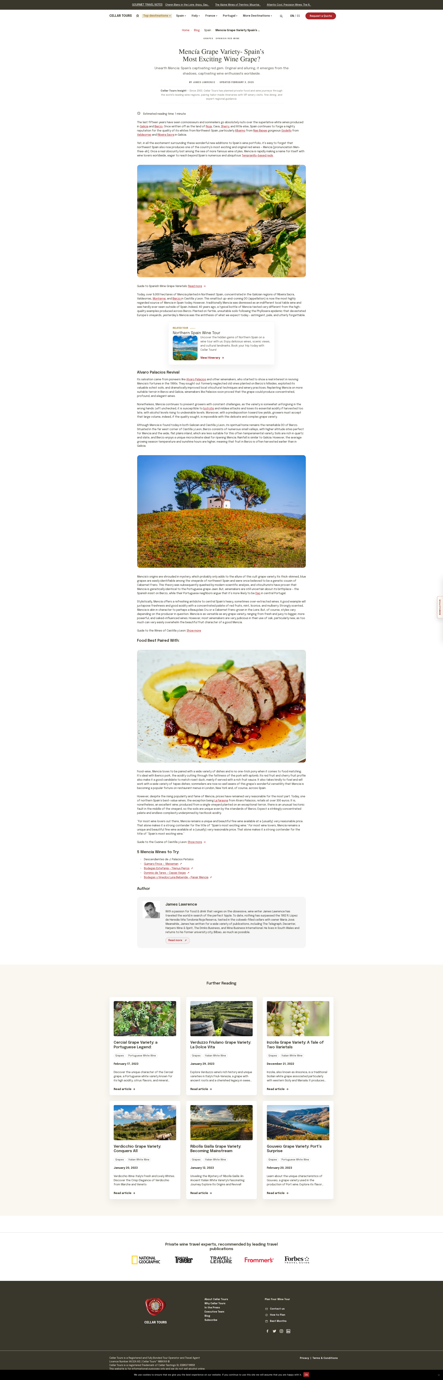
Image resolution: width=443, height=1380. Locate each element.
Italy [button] (195, 15)
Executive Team (214, 1312)
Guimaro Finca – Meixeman (161, 864)
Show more (194, 630)
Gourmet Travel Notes (147, 4)
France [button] (210, 15)
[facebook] (267, 1331)
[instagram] (281, 1331)
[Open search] (281, 16)
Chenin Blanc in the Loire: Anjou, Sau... (187, 5)
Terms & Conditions (325, 1358)
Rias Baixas (260, 130)
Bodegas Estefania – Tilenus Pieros (166, 868)
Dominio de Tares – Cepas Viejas (165, 872)
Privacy (304, 1358)
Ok (306, 1374)
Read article (123, 1089)
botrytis (208, 408)
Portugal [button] (229, 15)
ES (298, 16)
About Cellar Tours (216, 1299)
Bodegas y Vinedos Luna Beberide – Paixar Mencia (176, 877)
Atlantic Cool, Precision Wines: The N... (289, 5)
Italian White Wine (215, 1056)
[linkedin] (288, 1331)
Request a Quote (321, 16)
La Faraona (221, 800)
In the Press (212, 1307)
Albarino (240, 130)
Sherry (225, 126)
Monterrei (159, 298)
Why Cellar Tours (215, 1303)
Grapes (208, 39)
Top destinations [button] (155, 15)
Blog (197, 30)
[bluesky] (274, 1331)
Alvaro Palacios (196, 379)
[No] (438, 1375)
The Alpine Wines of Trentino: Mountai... (238, 5)
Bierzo (159, 126)
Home (185, 30)
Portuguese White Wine (142, 1056)
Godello (286, 130)
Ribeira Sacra (165, 134)
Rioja (209, 126)
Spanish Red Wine (228, 39)
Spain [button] (180, 15)
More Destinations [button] (256, 15)
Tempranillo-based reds (257, 155)
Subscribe (211, 1320)
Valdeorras (144, 134)
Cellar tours (120, 15)
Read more (195, 286)
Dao (257, 593)
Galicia (144, 126)
